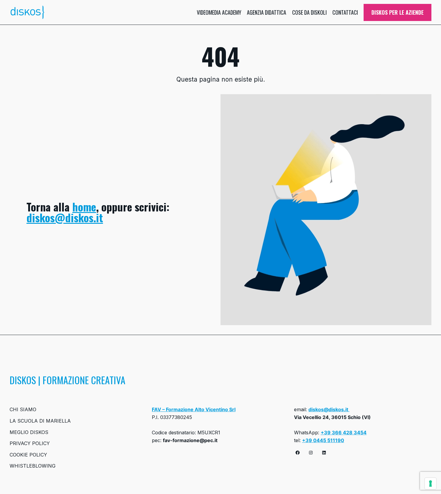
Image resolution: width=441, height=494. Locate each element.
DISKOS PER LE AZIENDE (397, 12)
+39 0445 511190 (323, 440)
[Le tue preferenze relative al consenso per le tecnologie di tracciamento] (430, 483)
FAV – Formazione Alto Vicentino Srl (194, 409)
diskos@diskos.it (64, 217)
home (84, 206)
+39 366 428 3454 (344, 433)
